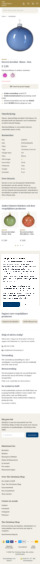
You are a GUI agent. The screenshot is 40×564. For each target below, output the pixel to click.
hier (18, 286)
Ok (11, 304)
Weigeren (28, 304)
